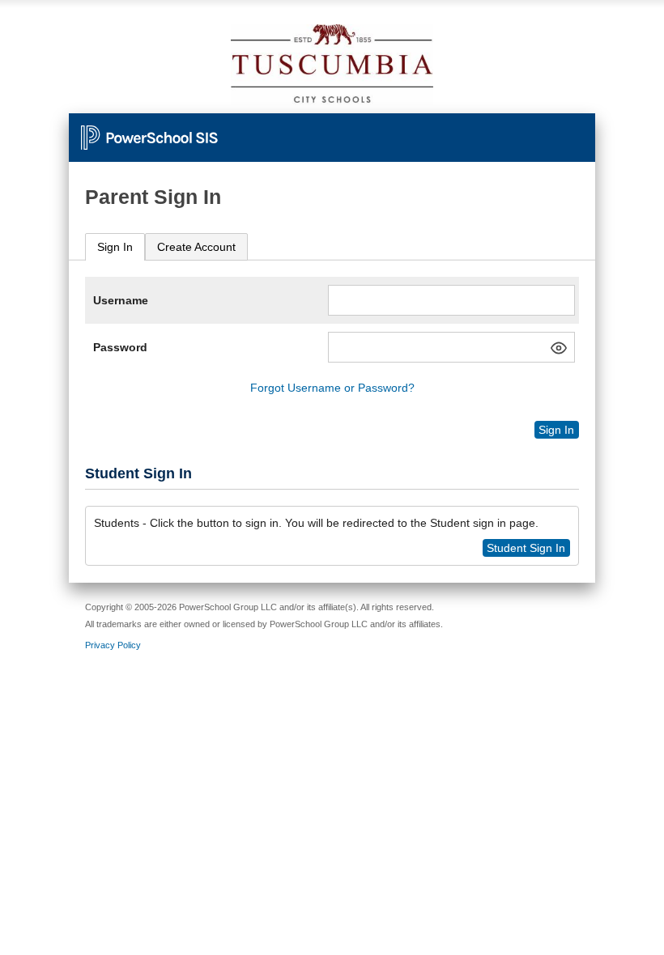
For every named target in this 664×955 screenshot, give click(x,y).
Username (120, 300)
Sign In (115, 246)
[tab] (115, 247)
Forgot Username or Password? (332, 387)
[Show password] (559, 348)
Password (120, 347)
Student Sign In (526, 547)
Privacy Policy (113, 645)
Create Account (196, 246)
